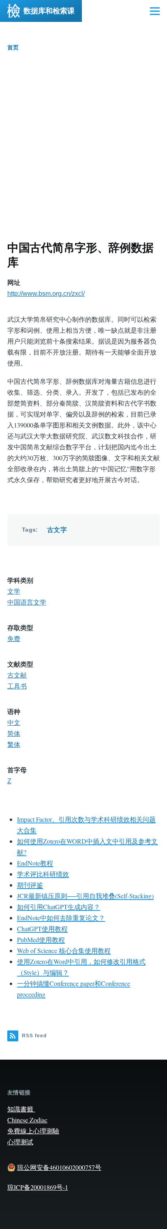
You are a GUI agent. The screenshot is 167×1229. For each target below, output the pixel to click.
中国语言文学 (26, 602)
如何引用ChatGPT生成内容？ (58, 906)
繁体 (13, 744)
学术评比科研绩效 (43, 874)
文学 (13, 591)
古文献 (17, 675)
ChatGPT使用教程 (42, 928)
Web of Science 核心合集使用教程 (64, 950)
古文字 (57, 529)
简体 (13, 733)
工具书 (17, 686)
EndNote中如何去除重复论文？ (61, 917)
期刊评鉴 (30, 885)
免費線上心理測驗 (33, 1130)
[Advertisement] (83, 153)
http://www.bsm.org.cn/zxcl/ (46, 293)
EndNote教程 (35, 863)
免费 (13, 638)
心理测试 (20, 1141)
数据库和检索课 (49, 11)
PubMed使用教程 (41, 939)
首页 (13, 47)
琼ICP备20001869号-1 (37, 1187)
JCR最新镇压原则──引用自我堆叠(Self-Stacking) (85, 895)
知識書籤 (21, 1109)
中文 (13, 722)
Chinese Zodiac (27, 1120)
